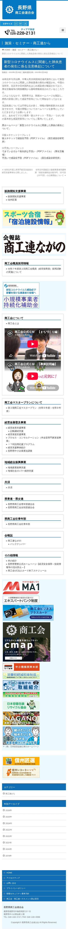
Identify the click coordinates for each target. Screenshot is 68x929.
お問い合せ (11, 883)
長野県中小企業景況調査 (20, 450)
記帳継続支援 (16, 431)
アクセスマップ (13, 878)
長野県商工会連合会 (30, 922)
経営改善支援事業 (17, 427)
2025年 (9, 817)
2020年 (9, 849)
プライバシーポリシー (15, 888)
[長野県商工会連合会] (19, 17)
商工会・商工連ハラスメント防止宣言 (22, 899)
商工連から (10, 793)
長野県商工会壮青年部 (19, 524)
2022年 (9, 836)
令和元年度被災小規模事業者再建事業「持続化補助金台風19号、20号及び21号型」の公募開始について (50, 172)
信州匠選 (12, 199)
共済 (10, 487)
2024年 (9, 823)
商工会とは (13, 323)
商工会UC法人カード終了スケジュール (27, 570)
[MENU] (63, 30)
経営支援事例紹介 (17, 447)
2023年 (9, 830)
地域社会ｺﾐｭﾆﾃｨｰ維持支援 (20, 470)
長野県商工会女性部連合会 (21, 507)
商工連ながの (14, 540)
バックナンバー (18, 544)
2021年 (9, 842)
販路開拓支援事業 (17, 196)
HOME (9, 872)
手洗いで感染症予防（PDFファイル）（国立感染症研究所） (32, 158)
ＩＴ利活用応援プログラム (21, 444)
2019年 (9, 856)
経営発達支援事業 (17, 434)
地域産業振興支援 (17, 467)
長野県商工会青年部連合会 (21, 504)
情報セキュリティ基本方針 (17, 893)
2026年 (9, 810)
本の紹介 (12, 560)
